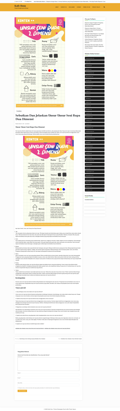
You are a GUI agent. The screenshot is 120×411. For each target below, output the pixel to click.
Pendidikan (19, 111)
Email (19, 377)
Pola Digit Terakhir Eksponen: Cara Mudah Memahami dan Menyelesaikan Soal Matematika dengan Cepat (94, 35)
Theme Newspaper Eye (59, 409)
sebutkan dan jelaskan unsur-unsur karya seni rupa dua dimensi (30, 328)
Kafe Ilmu (20, 5)
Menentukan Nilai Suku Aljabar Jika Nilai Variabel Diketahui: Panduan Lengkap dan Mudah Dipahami (94, 46)
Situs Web (20, 382)
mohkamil (27, 123)
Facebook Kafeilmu (89, 199)
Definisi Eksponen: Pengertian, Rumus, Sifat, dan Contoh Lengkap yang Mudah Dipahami (93, 41)
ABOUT (57, 7)
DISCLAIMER (72, 7)
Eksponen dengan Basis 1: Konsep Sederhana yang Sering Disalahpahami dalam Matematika (93, 30)
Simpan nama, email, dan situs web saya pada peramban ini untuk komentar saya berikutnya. (39, 387)
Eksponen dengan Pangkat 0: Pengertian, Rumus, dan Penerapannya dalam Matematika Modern (94, 24)
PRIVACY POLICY (96, 7)
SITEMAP (79, 7)
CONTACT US (64, 7)
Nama (19, 372)
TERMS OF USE (86, 7)
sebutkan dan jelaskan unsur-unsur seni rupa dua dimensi (57, 328)
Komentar (20, 356)
